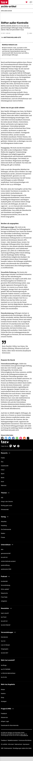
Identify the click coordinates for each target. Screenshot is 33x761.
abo (2, 549)
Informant (11, 744)
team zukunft (5, 613)
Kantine (3, 693)
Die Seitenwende (6, 529)
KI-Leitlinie (4, 744)
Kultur (3, 469)
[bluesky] (14, 447)
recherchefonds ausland (8, 561)
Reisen (3, 689)
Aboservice (4, 717)
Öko (2, 462)
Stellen (3, 533)
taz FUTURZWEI (5, 669)
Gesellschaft (4, 465)
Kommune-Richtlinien (25, 740)
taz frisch (3, 617)
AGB (2, 748)
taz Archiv (4, 677)
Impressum (26, 744)
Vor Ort (3, 641)
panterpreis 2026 (6, 569)
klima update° (5, 589)
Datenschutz (18, 744)
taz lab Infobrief (5, 625)
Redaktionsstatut (13, 740)
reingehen (4, 601)
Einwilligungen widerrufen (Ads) (22, 748)
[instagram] (18, 447)
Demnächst (4, 637)
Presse (3, 537)
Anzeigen (3, 701)
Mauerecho (4, 593)
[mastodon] (11, 447)
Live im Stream (5, 645)
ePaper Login (5, 721)
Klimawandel (5, 509)
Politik (3, 458)
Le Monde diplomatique (8, 673)
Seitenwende (8, 748)
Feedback (4, 713)
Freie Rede (4, 597)
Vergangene (4, 649)
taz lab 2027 (4, 653)
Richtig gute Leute (6, 505)
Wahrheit (3, 485)
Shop (2, 697)
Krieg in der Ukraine (7, 501)
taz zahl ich (4, 557)
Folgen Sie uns (4, 446)
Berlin (2, 477)
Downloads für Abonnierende (9, 725)
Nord (2, 481)
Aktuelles (3, 521)
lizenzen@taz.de (24, 735)
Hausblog (4, 525)
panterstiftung (5, 565)
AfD (2, 497)
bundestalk (4, 581)
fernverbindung (5, 585)
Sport (2, 473)
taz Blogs (3, 665)
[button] (31, 2)
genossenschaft (5, 553)
